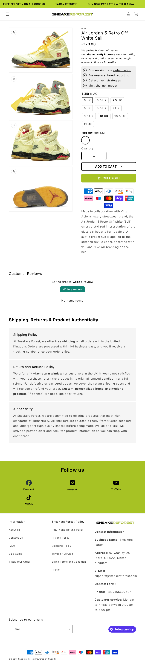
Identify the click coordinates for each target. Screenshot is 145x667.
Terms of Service (62, 553)
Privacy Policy (60, 537)
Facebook (28, 489)
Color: (93, 133)
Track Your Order (19, 561)
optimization (122, 70)
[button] (7, 14)
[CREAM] (85, 140)
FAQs (12, 545)
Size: (89, 93)
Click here (124, 584)
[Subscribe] (68, 629)
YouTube (116, 489)
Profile (56, 569)
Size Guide (15, 553)
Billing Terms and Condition (69, 561)
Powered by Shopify (45, 659)
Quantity (87, 148)
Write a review (72, 289)
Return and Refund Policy (68, 529)
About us (14, 529)
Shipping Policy (61, 545)
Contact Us (16, 537)
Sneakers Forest (26, 659)
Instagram (72, 489)
